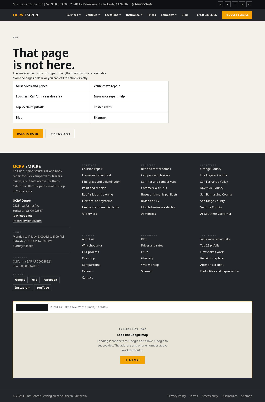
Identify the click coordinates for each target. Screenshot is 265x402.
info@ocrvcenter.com (27, 221)
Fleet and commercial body (100, 207)
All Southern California (215, 214)
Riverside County (211, 188)
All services (89, 214)
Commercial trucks (154, 188)
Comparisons (91, 265)
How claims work (212, 252)
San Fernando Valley (214, 182)
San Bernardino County (216, 194)
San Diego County (212, 201)
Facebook (50, 280)
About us (88, 239)
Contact (87, 277)
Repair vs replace (212, 258)
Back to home (28, 133)
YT (249, 4)
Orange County (210, 169)
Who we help (150, 265)
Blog (185, 15)
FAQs (144, 252)
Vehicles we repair (107, 86)
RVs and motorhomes (156, 169)
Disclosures (229, 396)
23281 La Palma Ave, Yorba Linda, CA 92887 (99, 4)
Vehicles (93, 15)
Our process (90, 252)
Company (169, 15)
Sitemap (100, 117)
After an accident (212, 265)
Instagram (22, 288)
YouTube (43, 288)
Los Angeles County (213, 175)
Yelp (34, 280)
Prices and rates (152, 245)
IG (242, 4)
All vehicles (148, 214)
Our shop (88, 258)
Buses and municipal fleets (159, 194)
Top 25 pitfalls (209, 245)
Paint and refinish (94, 188)
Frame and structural (96, 175)
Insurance (134, 15)
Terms (193, 396)
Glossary (147, 258)
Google (20, 280)
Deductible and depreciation (219, 271)
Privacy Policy (176, 396)
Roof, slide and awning (97, 194)
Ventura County (211, 207)
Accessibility (210, 396)
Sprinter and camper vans (158, 182)
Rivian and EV (150, 201)
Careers (87, 271)
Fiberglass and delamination (101, 182)
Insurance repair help (109, 96)
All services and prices (31, 86)
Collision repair (92, 169)
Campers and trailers (155, 175)
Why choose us (92, 245)
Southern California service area (39, 96)
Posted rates (103, 107)
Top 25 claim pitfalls (30, 107)
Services (74, 15)
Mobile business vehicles (158, 207)
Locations (113, 15)
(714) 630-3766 (142, 4)
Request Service (237, 14)
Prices (152, 15)
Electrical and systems (97, 201)
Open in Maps (32, 307)
